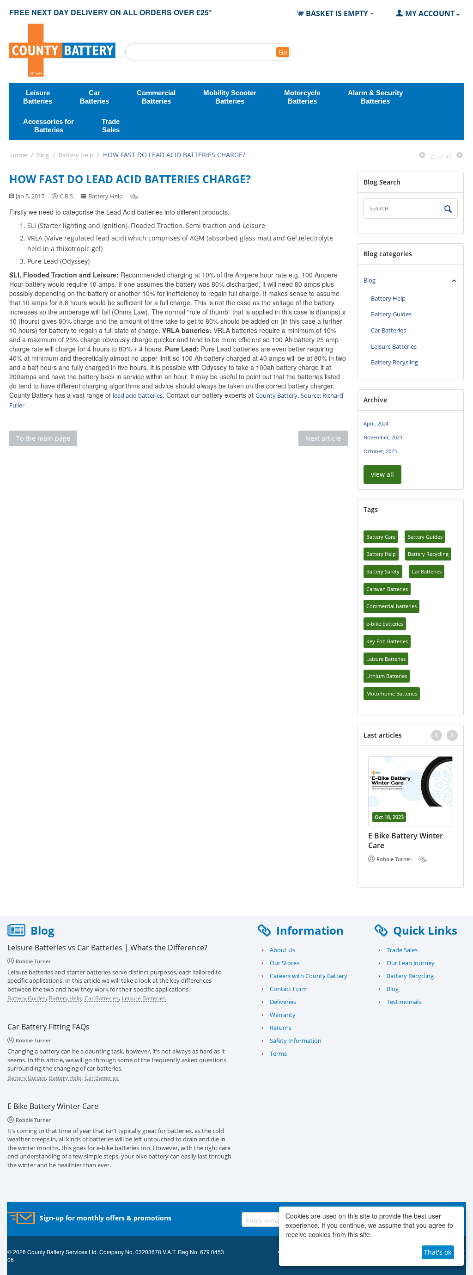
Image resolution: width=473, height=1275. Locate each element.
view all (382, 474)
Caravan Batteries (387, 588)
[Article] (134, 196)
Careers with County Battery (308, 976)
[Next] (459, 155)
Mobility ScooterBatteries (229, 97)
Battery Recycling (394, 362)
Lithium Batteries (386, 675)
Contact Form (289, 989)
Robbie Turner (394, 859)
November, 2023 (383, 437)
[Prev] (422, 155)
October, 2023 (380, 451)
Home (18, 155)
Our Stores (284, 963)
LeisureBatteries (37, 97)
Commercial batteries (391, 606)
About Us (282, 950)
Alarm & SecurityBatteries (375, 97)
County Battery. (277, 395)
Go (283, 52)
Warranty (283, 1014)
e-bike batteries (384, 623)
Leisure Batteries (394, 346)
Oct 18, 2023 (389, 816)
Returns (280, 1027)
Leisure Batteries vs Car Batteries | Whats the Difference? (107, 948)
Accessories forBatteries (48, 125)
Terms (278, 1053)
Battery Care (380, 536)
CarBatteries (94, 97)
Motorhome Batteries (391, 693)
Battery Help (76, 155)
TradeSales (111, 125)
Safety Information (295, 1040)
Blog (43, 155)
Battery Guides (391, 314)
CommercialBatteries (156, 97)
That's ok (437, 1252)
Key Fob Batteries (387, 641)
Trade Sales (402, 950)
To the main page (43, 438)
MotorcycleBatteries (302, 97)
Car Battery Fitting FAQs (48, 1027)
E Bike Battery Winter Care (405, 840)
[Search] (448, 209)
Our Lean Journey (411, 963)
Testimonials (404, 1002)
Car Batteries (388, 330)
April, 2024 (376, 423)
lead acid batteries (138, 395)
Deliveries (283, 1002)
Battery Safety (383, 571)
